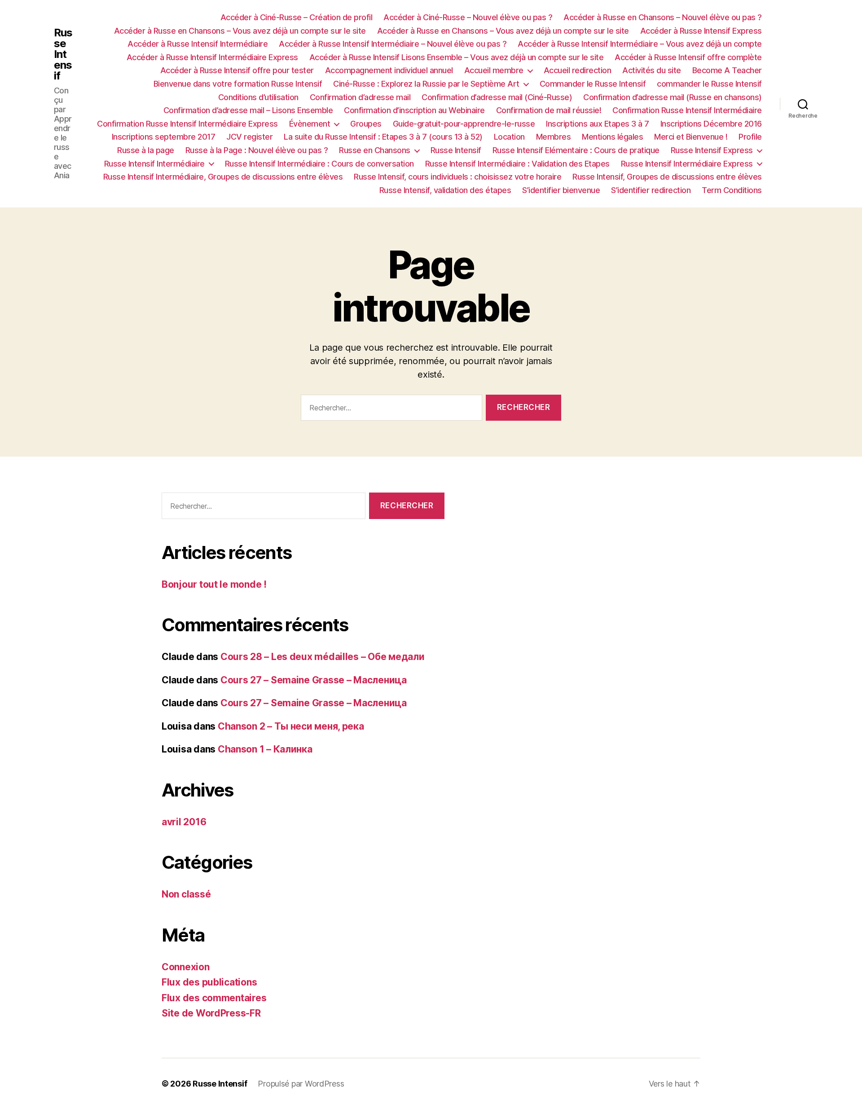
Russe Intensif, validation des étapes (445, 190)
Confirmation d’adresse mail (360, 97)
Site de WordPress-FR (211, 1013)
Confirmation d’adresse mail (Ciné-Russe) (497, 97)
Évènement (309, 123)
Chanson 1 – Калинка (265, 749)
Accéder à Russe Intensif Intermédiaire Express (212, 57)
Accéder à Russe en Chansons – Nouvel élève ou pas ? (662, 17)
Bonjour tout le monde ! (214, 584)
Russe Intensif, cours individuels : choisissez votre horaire (457, 176)
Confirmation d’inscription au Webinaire (414, 110)
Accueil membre (493, 70)
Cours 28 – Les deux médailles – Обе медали (322, 656)
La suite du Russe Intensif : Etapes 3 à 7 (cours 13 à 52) (383, 136)
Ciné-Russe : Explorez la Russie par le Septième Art (426, 83)
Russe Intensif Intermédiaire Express (687, 163)
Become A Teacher (727, 70)
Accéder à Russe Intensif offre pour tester (237, 70)
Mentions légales (612, 136)
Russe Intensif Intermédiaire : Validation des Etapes (517, 163)
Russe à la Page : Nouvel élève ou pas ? (256, 150)
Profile (750, 136)
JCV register (249, 136)
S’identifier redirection (650, 190)
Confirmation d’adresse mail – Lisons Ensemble (248, 110)
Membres (553, 136)
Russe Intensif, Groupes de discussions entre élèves (667, 176)
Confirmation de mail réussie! (549, 110)
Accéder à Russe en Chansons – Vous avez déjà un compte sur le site (240, 30)
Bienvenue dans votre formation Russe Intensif (238, 83)
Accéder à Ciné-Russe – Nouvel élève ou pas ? (467, 17)
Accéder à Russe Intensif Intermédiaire (198, 43)
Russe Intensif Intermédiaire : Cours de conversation (319, 163)
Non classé (186, 894)
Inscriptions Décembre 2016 (711, 123)
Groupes (366, 123)
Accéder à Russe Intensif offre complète (688, 57)
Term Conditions (732, 190)
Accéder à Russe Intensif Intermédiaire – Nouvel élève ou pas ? (392, 43)
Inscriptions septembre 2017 (164, 136)
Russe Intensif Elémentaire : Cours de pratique (576, 150)
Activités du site (651, 70)
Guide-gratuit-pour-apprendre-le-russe (464, 123)
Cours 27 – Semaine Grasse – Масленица (313, 680)
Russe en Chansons (374, 150)
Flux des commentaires (214, 997)
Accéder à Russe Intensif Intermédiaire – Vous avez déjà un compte (640, 43)
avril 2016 (184, 821)
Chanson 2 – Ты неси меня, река (291, 726)
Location (509, 136)
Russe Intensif (63, 54)
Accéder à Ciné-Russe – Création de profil (296, 17)
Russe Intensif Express (712, 150)
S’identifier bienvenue (561, 190)
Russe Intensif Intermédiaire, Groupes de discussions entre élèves (223, 176)
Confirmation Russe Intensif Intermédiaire (687, 110)
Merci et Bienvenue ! (690, 136)
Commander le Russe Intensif (593, 83)
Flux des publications (209, 982)
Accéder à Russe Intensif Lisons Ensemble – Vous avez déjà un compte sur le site (456, 57)
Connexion (186, 967)
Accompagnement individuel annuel (389, 70)
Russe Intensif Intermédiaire (154, 163)
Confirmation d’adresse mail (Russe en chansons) (672, 97)
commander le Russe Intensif (709, 83)
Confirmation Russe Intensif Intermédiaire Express (187, 123)
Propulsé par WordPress (301, 1083)
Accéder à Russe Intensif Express (701, 30)
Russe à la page (145, 150)
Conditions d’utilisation (258, 97)
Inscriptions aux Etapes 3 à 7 (597, 123)
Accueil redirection (577, 70)
